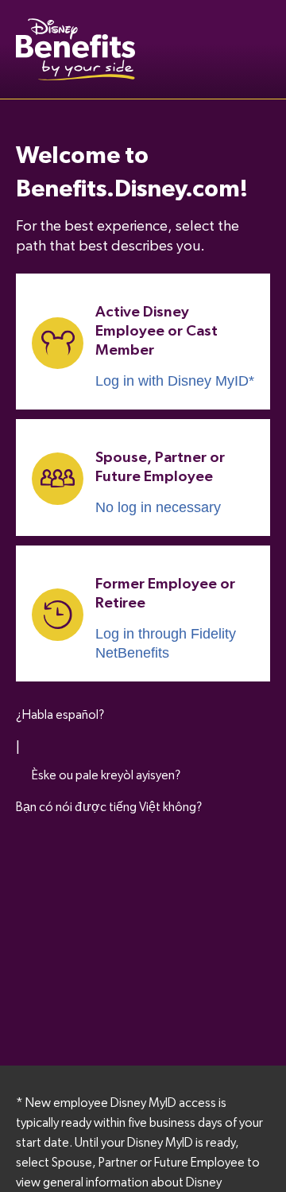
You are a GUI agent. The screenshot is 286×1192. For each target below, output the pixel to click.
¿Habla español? (60, 715)
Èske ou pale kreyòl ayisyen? (106, 775)
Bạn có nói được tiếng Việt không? (109, 807)
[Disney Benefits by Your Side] (75, 49)
